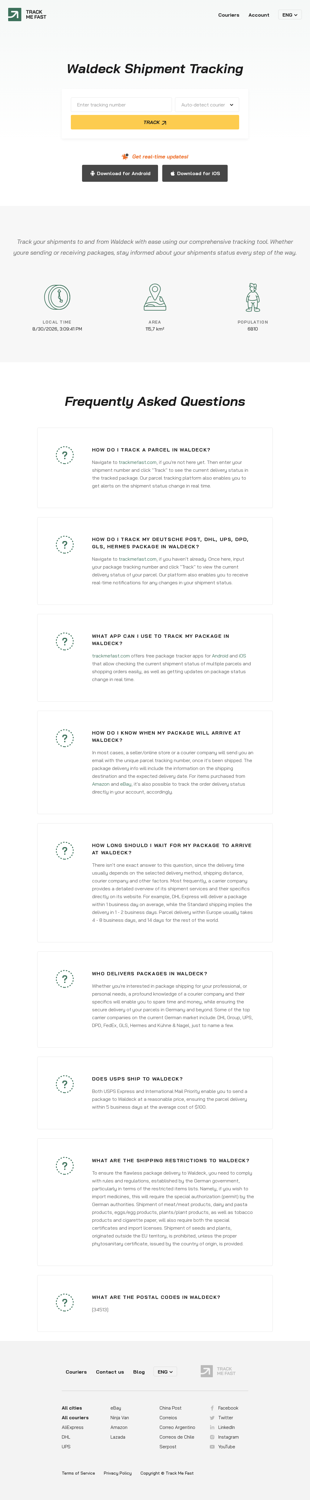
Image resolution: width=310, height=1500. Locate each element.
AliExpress (73, 1427)
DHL (66, 1437)
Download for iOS (198, 173)
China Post (171, 1408)
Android (220, 656)
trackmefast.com (138, 462)
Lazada (117, 1437)
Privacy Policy (118, 1473)
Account (259, 15)
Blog (139, 1372)
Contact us (110, 1372)
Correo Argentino (177, 1427)
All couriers (75, 1417)
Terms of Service (78, 1473)
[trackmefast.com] (27, 14)
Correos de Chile (177, 1437)
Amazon (101, 784)
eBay (125, 784)
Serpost (168, 1446)
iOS (242, 656)
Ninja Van (119, 1417)
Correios (168, 1417)
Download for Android (123, 173)
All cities (72, 1408)
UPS (66, 1446)
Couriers (228, 15)
